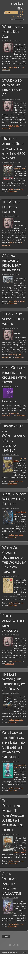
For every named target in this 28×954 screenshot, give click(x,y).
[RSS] (23, 12)
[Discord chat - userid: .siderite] (20, 12)
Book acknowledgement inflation (13, 623)
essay (11, 67)
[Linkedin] (20, 14)
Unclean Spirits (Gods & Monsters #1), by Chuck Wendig (13, 148)
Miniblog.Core (14, 952)
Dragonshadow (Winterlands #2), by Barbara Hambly (13, 438)
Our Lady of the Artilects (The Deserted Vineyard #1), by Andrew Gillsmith (13, 744)
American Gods (19, 169)
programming (14, 413)
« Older (6, 936)
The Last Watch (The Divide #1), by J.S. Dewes (13, 681)
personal (5, 357)
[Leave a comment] (23, 17)
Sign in (24, 952)
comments (6, 128)
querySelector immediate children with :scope (14, 375)
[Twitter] (14, 17)
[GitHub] (18, 17)
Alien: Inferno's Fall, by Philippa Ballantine (11, 883)
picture (11, 189)
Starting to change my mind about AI (12, 87)
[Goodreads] (20, 17)
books (17, 189)
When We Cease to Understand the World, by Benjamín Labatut (14, 559)
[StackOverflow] (16, 17)
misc (15, 67)
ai (14, 126)
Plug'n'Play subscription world (13, 318)
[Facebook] (11, 17)
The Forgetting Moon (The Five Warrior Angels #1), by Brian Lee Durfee (13, 815)
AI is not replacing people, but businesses (11, 263)
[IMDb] (23, 14)
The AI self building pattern (11, 206)
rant (19, 355)
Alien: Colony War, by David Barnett (14, 498)
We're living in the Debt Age (12, 31)
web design (6, 415)
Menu (8, 12)
